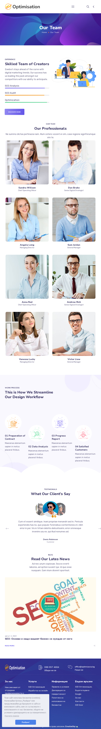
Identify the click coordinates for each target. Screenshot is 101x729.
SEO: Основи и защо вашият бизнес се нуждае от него (38, 638)
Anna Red (27, 302)
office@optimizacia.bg (85, 666)
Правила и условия (60, 687)
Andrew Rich (74, 302)
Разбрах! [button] (26, 722)
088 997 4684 (51, 667)
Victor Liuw (74, 359)
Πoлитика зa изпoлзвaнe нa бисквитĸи (58, 701)
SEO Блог (79, 705)
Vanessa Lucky (27, 359)
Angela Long (27, 244)
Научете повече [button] (12, 716)
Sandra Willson (27, 187)
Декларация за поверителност (59, 692)
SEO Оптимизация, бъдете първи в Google (83, 690)
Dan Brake (74, 187)
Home (44, 32)
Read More (9, 646)
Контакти (79, 701)
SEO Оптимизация (36, 687)
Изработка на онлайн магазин (38, 692)
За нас (78, 698)
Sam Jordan (74, 244)
